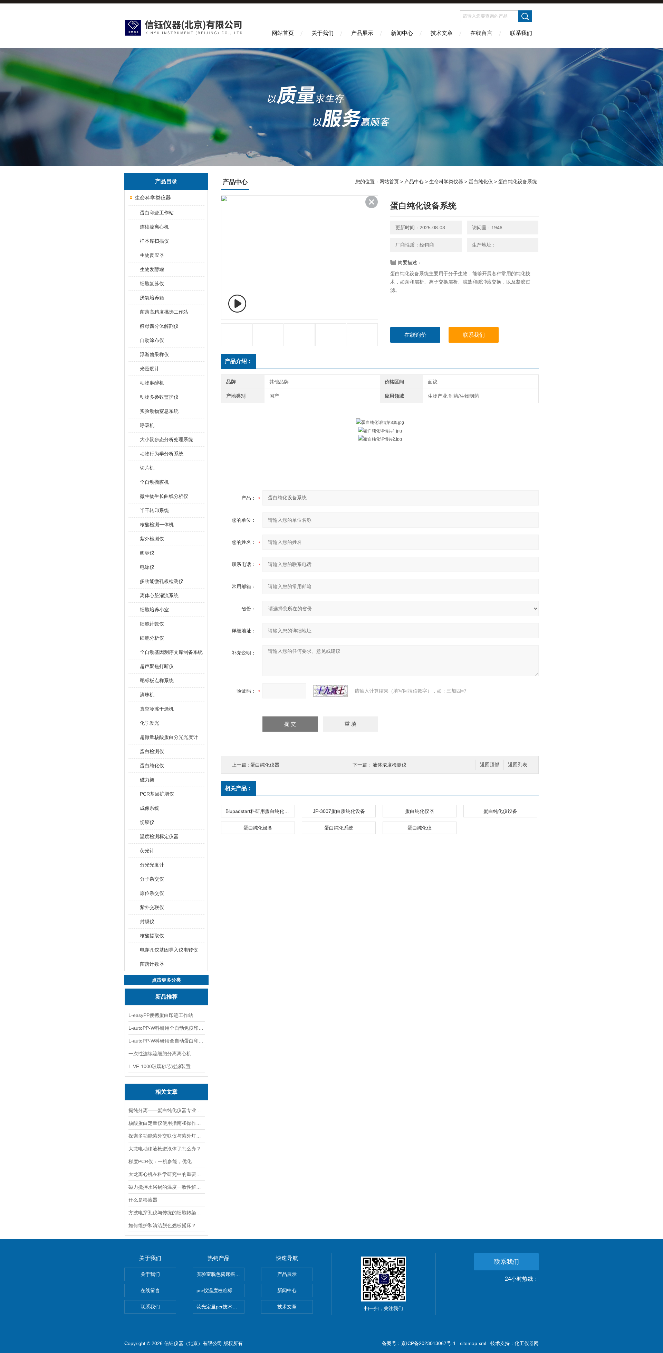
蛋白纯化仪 (152, 765)
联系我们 (521, 33)
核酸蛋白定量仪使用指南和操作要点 (166, 1123)
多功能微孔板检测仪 (161, 581)
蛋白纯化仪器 (264, 765)
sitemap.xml (473, 1343)
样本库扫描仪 (154, 241)
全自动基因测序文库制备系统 (171, 652)
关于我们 (322, 33)
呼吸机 (147, 425)
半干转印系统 (154, 510)
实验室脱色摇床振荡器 (220, 1274)
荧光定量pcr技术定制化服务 (220, 1306)
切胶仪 (147, 822)
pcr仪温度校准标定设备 (220, 1290)
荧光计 (147, 850)
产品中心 (414, 181)
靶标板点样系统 (157, 680)
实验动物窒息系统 (159, 411)
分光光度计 (152, 865)
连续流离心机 (154, 227)
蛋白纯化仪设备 (500, 811)
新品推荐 (166, 997)
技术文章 (442, 33)
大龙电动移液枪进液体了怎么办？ (164, 1148)
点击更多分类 (166, 980)
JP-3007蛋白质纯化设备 (339, 811)
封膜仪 (147, 921)
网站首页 (283, 33)
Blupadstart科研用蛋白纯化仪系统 (260, 811)
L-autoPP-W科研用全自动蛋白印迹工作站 (166, 1041)
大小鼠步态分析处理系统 (166, 439)
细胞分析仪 (152, 638)
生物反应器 (152, 255)
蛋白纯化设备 (257, 828)
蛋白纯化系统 (338, 828)
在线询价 (415, 335)
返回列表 (517, 764)
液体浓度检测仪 (389, 765)
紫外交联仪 (152, 907)
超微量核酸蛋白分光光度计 (169, 737)
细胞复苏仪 (152, 283)
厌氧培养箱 (152, 297)
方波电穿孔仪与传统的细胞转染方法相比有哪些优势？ (166, 1212)
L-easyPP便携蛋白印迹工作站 (160, 1015)
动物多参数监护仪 (159, 397)
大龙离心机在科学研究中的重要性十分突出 (166, 1174)
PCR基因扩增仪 (157, 794)
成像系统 (149, 808)
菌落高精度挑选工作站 (164, 312)
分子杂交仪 (152, 879)
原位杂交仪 (152, 893)
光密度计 (149, 368)
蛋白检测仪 (152, 751)
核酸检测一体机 (157, 524)
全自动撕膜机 (154, 482)
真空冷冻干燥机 (157, 709)
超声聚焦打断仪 (157, 666)
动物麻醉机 (152, 383)
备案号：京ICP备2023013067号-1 (419, 1343)
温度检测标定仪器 (159, 836)
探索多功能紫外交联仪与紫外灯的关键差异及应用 (166, 1136)
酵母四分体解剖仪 (159, 326)
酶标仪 (147, 553)
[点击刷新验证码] (330, 691)
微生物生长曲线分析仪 (164, 496)
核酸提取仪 (152, 935)
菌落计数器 (152, 964)
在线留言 (481, 33)
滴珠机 (147, 694)
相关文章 (166, 1092)
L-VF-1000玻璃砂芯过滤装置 (159, 1066)
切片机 (147, 468)
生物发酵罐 (152, 269)
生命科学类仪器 (153, 198)
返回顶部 (489, 764)
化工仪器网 (527, 1343)
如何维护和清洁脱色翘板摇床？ (162, 1225)
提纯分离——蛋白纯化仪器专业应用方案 (166, 1110)
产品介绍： (238, 361)
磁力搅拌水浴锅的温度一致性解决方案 (166, 1187)
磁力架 (147, 779)
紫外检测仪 (152, 538)
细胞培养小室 (154, 609)
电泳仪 (147, 567)
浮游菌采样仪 (154, 354)
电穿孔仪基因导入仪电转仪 (169, 950)
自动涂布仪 (152, 340)
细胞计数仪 (152, 624)
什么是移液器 (142, 1200)
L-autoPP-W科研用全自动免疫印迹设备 (166, 1028)
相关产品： (238, 788)
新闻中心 (402, 33)
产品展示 (362, 33)
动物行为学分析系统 (161, 453)
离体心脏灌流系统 (159, 595)
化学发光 (149, 723)
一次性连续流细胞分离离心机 (159, 1053)
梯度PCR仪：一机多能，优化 (160, 1161)
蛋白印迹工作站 (157, 212)
